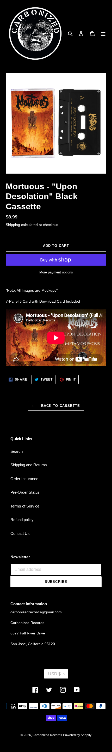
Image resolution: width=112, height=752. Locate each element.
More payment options (56, 272)
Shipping (13, 225)
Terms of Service (24, 506)
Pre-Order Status (25, 492)
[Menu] (103, 33)
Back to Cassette (60, 406)
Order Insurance (24, 478)
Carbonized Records (47, 735)
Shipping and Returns (28, 465)
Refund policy (22, 519)
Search (16, 451)
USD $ (54, 674)
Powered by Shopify (77, 735)
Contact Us (20, 533)
